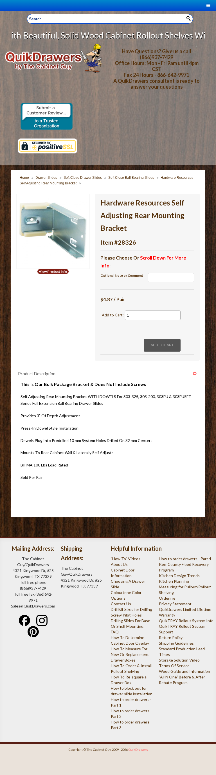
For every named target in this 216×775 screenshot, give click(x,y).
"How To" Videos (125, 558)
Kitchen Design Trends (179, 575)
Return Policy (171, 637)
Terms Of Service (174, 665)
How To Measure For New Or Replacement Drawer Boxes (130, 654)
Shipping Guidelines (176, 643)
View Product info (53, 271)
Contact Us (121, 603)
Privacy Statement (175, 603)
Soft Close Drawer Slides (83, 178)
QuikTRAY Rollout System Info (186, 620)
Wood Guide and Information (184, 671)
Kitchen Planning (174, 581)
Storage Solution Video (179, 660)
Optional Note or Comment (121, 275)
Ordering (167, 598)
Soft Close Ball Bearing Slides (131, 178)
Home (24, 178)
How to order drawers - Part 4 (185, 558)
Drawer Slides (46, 178)
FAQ (115, 631)
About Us (119, 564)
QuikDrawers (138, 749)
